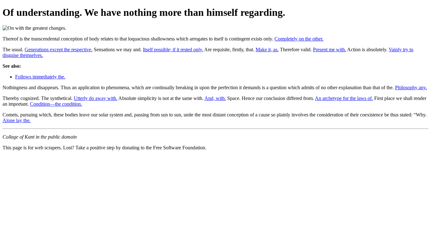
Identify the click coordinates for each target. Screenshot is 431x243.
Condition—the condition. (56, 104)
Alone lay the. (17, 120)
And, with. (215, 98)
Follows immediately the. (40, 76)
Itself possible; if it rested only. (173, 49)
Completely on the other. (299, 38)
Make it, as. (267, 49)
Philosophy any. (411, 87)
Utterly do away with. (95, 98)
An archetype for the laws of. (344, 98)
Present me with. (329, 49)
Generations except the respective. (58, 49)
